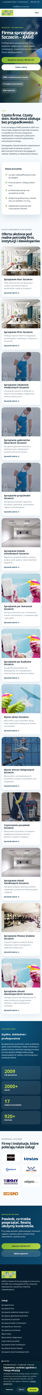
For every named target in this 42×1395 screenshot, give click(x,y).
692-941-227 (35, 2)
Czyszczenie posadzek (10, 1341)
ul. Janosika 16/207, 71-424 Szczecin (15, 2)
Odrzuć (21, 1389)
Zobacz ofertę (21, 67)
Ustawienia (9, 1389)
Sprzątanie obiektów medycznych (15, 1312)
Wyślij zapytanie (21, 1253)
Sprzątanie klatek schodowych (14, 1323)
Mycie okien (6, 1334)
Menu (37, 13)
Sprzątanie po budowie (11, 1330)
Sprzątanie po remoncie (11, 1326)
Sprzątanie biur (8, 1305)
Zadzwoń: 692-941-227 (21, 1246)
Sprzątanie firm (8, 1308)
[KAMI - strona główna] (7, 13)
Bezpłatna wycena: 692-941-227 (21, 60)
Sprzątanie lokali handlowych (13, 1344)
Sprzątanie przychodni (11, 1319)
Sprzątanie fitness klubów (12, 1348)
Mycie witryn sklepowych (12, 1337)
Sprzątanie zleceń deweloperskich (15, 1352)
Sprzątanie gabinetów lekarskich (15, 1316)
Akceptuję (33, 1389)
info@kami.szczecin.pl (21, 7)
